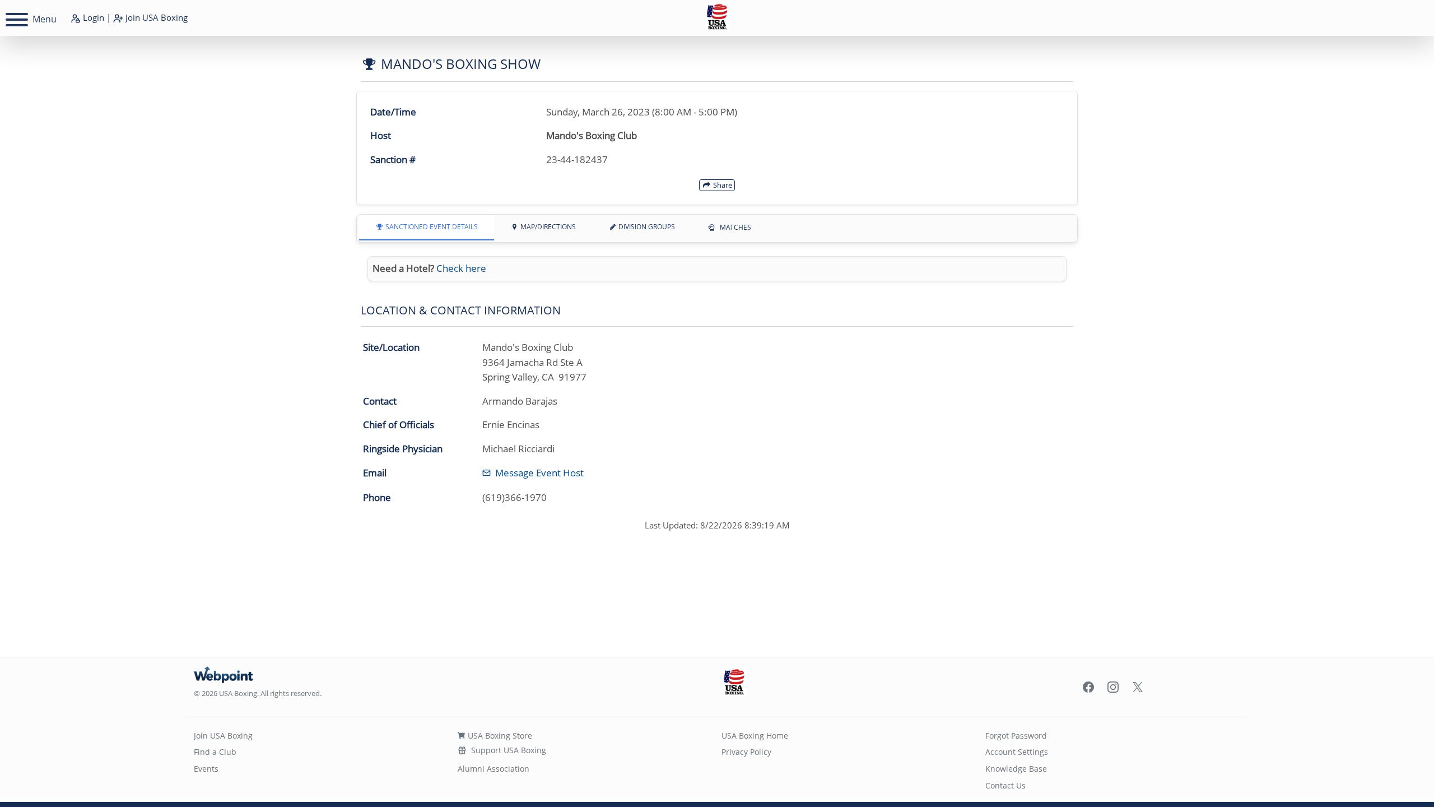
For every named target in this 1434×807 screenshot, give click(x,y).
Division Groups (646, 226)
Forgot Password (1016, 735)
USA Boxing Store (498, 735)
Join (155, 17)
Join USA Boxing (223, 735)
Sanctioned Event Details (431, 226)
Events (206, 768)
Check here (461, 268)
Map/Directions (547, 226)
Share (721, 185)
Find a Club (215, 751)
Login (92, 17)
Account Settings (1016, 751)
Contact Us (1005, 785)
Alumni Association (493, 768)
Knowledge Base (1016, 768)
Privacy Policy (746, 751)
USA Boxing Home (754, 735)
